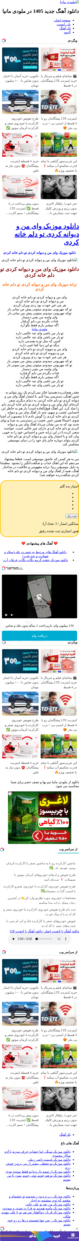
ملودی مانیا (39, 329)
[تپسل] (2, 1229)
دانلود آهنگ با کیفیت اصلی (61, 931)
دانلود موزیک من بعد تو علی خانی (48, 1204)
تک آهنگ (65, 28)
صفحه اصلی (62, 20)
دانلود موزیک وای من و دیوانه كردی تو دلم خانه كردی (47, 234)
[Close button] (77, 1229)
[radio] (35, 493)
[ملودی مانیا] (69, 2)
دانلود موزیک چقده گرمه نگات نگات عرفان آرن (35, 560)
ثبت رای (72, 516)
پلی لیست (64, 24)
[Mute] (12, 614)
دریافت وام (39, 635)
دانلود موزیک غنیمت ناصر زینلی (49, 1159)
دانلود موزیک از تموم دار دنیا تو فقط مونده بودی (38, 1171)
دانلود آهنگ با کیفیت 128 (26, 931)
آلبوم (67, 32)
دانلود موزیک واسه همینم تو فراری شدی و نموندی (36, 1208)
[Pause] (6, 614)
